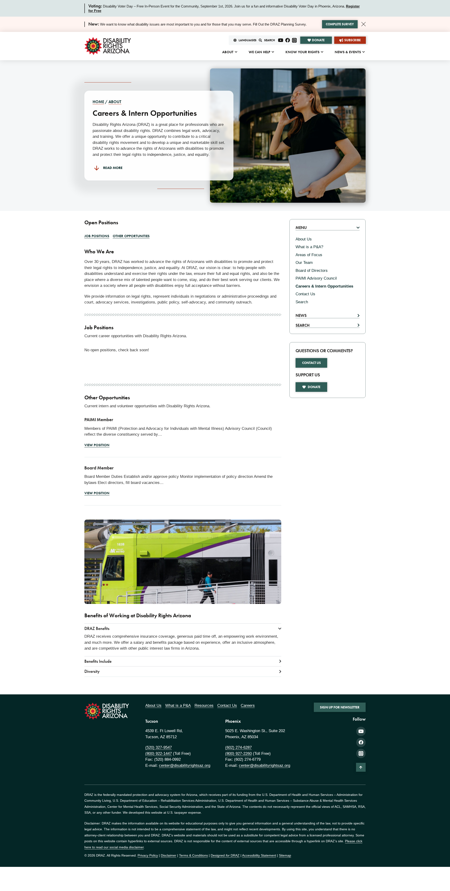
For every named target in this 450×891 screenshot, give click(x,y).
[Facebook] (287, 40)
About (227, 52)
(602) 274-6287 (238, 747)
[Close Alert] (363, 24)
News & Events (348, 52)
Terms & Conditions (193, 855)
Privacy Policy (148, 855)
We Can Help (259, 52)
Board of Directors (312, 270)
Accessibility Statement (259, 855)
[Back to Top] (361, 767)
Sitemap (285, 855)
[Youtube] (280, 40)
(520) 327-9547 (158, 747)
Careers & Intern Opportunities (324, 286)
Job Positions (96, 236)
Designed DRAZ (225, 855)
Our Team (304, 262)
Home (98, 101)
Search (302, 302)
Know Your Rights (302, 52)
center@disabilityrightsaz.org (184, 765)
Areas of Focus (309, 255)
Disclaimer (168, 855)
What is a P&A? (309, 247)
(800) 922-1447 (158, 753)
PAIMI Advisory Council (316, 278)
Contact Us (305, 294)
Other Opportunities (131, 236)
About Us (304, 239)
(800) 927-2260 (238, 753)
